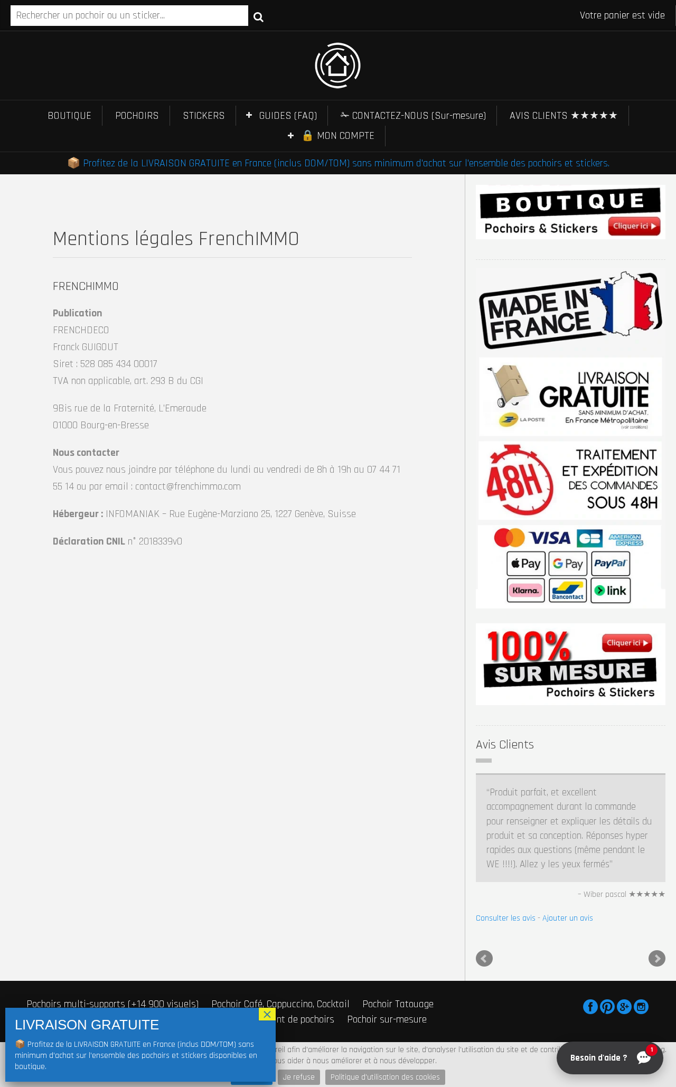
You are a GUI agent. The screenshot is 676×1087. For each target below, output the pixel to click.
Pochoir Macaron (60, 999)
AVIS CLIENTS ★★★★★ (564, 116)
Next (657, 938)
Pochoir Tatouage (398, 983)
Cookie (364, 1038)
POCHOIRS (137, 116)
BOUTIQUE (69, 116)
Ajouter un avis (567, 846)
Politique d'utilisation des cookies (385, 1077)
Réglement (396, 1038)
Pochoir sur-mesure (387, 999)
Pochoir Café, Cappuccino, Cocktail (280, 983)
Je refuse (299, 1077)
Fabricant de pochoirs (290, 999)
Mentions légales (304, 1038)
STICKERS (204, 116)
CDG (342, 1038)
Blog (425, 1038)
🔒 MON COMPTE (337, 136)
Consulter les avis (506, 846)
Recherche (258, 16)
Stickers (217, 999)
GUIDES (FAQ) (288, 116)
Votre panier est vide (622, 15)
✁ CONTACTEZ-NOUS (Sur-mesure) (413, 116)
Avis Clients (505, 745)
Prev (484, 938)
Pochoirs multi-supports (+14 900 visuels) (112, 983)
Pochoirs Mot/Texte (147, 999)
